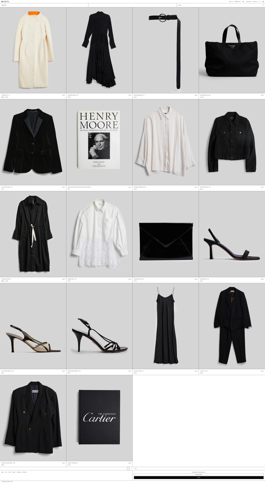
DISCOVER (248, 1)
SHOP (230, 1)
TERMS (9, 472)
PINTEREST (25, 472)
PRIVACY (13, 472)
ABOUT (254, 1)
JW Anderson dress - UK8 (73, 95)
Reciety (5, 481)
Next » (136, 468)
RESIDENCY (237, 1)
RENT (243, 1)
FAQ (6, 472)
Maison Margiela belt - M (139, 95)
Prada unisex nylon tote (205, 95)
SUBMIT (198, 477)
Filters (179, 5)
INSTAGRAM (19, 472)
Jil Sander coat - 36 (5, 95)
